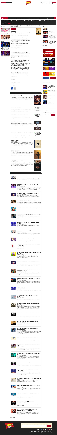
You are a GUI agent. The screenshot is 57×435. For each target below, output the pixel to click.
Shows (17, 18)
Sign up (53, 114)
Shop (32, 18)
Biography (18, 25)
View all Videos (45, 45)
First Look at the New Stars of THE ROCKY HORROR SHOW (52, 32)
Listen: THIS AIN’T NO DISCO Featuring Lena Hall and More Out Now (28, 193)
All (2, 23)
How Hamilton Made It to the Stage (16, 95)
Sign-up (50, 2)
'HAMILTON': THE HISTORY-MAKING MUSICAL (18, 121)
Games (35, 18)
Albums (5, 23)
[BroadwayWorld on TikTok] (47, 429)
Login (52, 18)
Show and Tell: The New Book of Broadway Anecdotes (19, 114)
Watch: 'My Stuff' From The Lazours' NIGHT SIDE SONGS (26, 200)
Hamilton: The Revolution (15, 140)
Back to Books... (12, 417)
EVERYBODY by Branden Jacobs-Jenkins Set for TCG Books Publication (29, 378)
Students (29, 18)
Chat (23, 18)
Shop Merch (3, 2)
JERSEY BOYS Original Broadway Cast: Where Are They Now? (5, 38)
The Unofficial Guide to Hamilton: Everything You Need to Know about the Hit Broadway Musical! (22, 132)
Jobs (25, 18)
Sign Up (49, 426)
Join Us (40, 431)
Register (47, 18)
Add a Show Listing (9, 2)
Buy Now (13, 29)
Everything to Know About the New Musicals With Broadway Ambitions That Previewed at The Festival (5, 47)
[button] (55, 18)
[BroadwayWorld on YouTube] (51, 429)
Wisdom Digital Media (38, 432)
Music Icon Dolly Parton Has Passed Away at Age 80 (5, 31)
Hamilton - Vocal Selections (15, 150)
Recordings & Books (12, 25)
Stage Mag (38, 18)
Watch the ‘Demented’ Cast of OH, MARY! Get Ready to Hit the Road (52, 29)
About (35, 431)
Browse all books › (38, 93)
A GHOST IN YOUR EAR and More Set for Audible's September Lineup (28, 176)
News (14, 18)
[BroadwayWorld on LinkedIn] (45, 429)
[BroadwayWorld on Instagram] (43, 429)
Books (9, 23)
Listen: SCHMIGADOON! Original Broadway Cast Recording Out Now (28, 207)
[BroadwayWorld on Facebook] (41, 429)
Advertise (32, 431)
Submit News (44, 431)
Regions (48, 431)
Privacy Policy (50, 432)
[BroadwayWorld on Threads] (49, 429)
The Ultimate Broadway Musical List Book (17, 160)
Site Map (51, 431)
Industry (20, 18)
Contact (37, 431)
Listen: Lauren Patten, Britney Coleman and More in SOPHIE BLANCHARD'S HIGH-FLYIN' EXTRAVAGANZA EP (27, 410)
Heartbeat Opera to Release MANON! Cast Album (25, 401)
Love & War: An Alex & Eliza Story (16, 107)
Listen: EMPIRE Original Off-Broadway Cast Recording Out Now (27, 321)
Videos (12, 23)
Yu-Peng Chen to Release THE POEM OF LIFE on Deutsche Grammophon (29, 214)
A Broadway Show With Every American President (5, 55)
